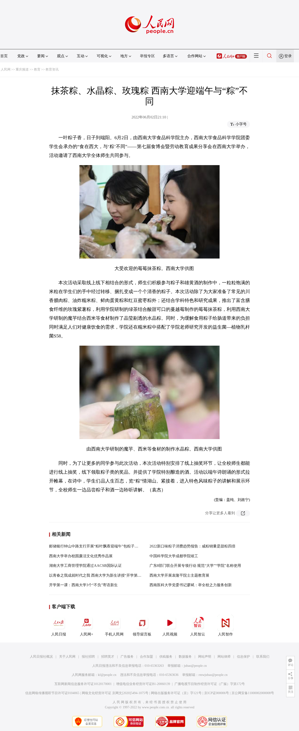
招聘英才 (107, 656)
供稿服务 (165, 656)
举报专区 (147, 56)
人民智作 (225, 634)
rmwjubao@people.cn (213, 675)
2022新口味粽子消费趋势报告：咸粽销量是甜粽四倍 (192, 546)
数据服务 (185, 656)
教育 (37, 69)
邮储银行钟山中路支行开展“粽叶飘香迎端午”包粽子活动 (95, 546)
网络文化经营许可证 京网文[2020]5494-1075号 (115, 693)
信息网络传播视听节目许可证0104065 (52, 693)
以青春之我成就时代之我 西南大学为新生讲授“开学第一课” (98, 575)
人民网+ (86, 634)
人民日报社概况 (41, 656)
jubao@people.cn (195, 665)
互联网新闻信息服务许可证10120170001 (83, 684)
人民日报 (58, 634)
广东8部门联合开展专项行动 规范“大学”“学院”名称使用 (195, 566)
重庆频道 (22, 69)
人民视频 (169, 634)
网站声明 (204, 656)
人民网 (6, 69)
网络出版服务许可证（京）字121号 (176, 693)
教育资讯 (52, 69)
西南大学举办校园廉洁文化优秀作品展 (81, 556)
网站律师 (224, 656)
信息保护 (243, 656)
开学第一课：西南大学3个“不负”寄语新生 (83, 585)
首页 (4, 56)
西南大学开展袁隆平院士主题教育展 (179, 575)
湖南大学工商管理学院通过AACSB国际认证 (85, 566)
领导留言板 (142, 634)
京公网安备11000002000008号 (252, 693)
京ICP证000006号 (216, 693)
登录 (288, 56)
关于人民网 (67, 656)
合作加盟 (146, 656)
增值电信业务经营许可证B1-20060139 (143, 684)
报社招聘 (88, 656)
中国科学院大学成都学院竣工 (174, 556)
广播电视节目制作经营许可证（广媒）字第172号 (209, 684)
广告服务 (127, 656)
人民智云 (197, 634)
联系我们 (262, 656)
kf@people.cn (107, 675)
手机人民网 (114, 634)
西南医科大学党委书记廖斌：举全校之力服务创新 (191, 585)
